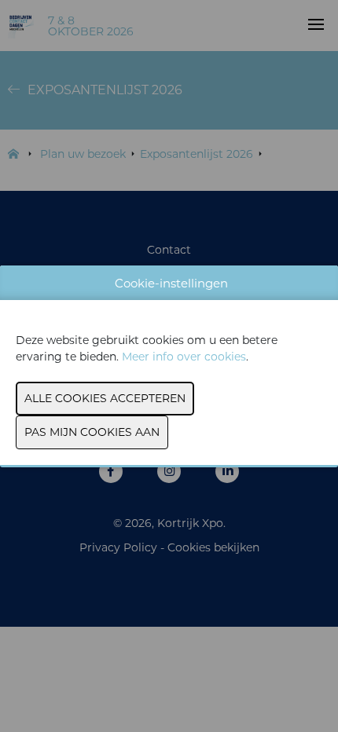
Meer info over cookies (184, 357)
